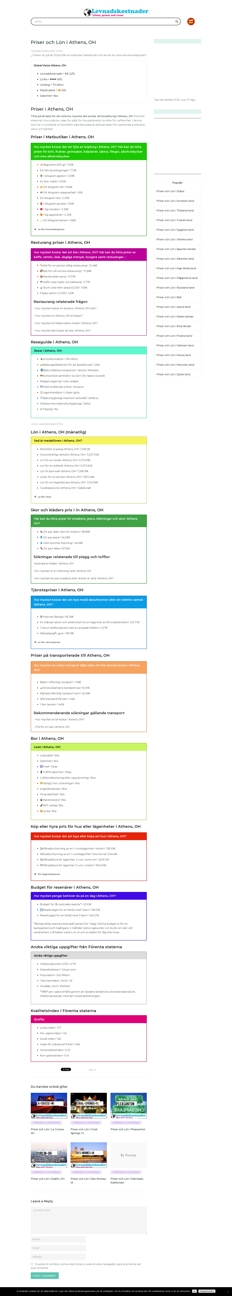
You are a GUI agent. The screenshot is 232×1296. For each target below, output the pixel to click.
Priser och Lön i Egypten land (175, 229)
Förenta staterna (46, 1123)
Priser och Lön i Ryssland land (175, 287)
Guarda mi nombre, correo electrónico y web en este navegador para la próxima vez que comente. (86, 1266)
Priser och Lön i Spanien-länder (176, 249)
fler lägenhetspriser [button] (49, 874)
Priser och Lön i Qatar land (173, 374)
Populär (178, 182)
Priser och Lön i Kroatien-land (175, 200)
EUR (176, 99)
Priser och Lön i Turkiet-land (174, 220)
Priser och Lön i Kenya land (173, 355)
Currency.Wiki (192, 172)
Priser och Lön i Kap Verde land (176, 268)
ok (194, 1291)
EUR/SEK (160, 172)
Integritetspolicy (207, 1291)
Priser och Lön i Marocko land (175, 364)
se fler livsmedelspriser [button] (51, 229)
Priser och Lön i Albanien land (175, 258)
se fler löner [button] (44, 497)
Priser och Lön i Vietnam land (175, 345)
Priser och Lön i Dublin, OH (48, 1178)
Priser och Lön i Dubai (170, 191)
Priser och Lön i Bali (168, 297)
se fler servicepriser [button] (49, 642)
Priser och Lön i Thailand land (175, 210)
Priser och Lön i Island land (173, 306)
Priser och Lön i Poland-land (174, 335)
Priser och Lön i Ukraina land (174, 239)
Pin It (92, 1069)
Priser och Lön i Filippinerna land (177, 278)
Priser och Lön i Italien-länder (174, 316)
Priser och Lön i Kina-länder (173, 326)
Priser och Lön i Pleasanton (127, 1129)
